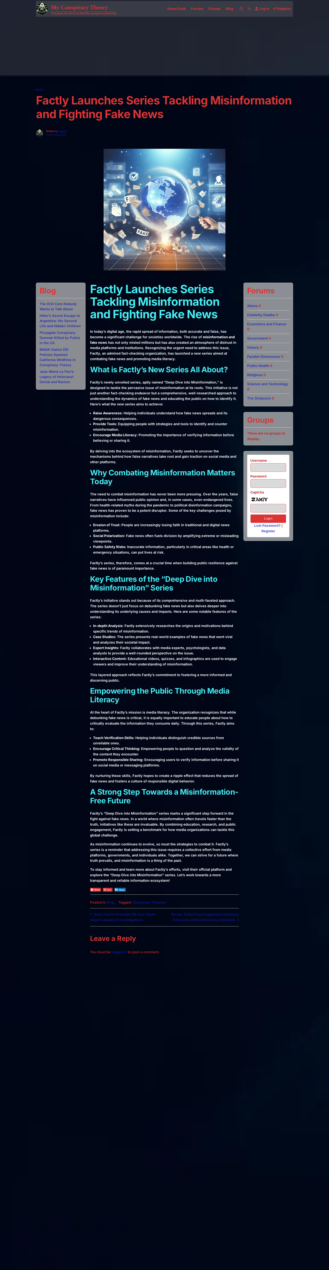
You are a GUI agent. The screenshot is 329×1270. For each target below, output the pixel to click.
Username (258, 460)
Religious (255, 375)
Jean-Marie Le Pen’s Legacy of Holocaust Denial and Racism (57, 377)
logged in (119, 952)
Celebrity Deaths (261, 315)
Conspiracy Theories (149, 902)
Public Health (258, 366)
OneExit (62, 131)
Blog (229, 9)
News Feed (176, 9)
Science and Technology (267, 384)
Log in (264, 9)
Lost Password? (267, 526)
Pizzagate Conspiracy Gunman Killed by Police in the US (60, 338)
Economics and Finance (266, 324)
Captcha (257, 492)
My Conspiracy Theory (79, 7)
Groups (214, 9)
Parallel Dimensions (263, 357)
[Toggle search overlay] (241, 9)
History (253, 347)
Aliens (252, 306)
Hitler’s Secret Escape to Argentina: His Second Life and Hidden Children (60, 321)
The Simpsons (259, 398)
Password (258, 476)
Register (284, 9)
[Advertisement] (164, 45)
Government (257, 338)
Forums (197, 9)
